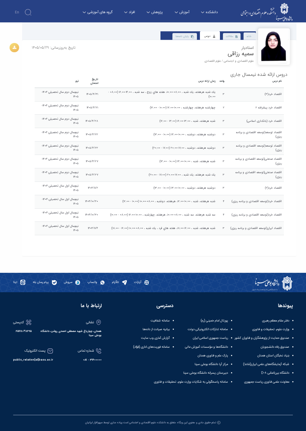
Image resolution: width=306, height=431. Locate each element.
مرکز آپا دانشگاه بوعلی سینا (211, 364)
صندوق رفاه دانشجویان (275, 347)
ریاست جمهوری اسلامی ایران (210, 338)
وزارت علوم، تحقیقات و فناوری (270, 329)
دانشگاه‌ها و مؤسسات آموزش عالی (206, 347)
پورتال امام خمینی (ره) (214, 320)
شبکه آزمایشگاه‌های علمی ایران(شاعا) (266, 364)
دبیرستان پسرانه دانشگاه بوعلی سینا (205, 372)
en (17, 12)
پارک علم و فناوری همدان (213, 355)
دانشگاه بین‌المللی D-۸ (275, 372)
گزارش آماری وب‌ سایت (155, 338)
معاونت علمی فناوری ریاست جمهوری (266, 381)
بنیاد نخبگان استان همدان (273, 355)
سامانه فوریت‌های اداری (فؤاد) (151, 347)
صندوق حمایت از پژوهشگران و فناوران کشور (262, 338)
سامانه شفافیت (160, 320)
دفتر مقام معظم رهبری (275, 320)
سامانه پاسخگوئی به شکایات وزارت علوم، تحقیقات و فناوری (191, 381)
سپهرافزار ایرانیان (93, 423)
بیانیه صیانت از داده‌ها (156, 329)
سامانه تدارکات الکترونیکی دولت (208, 329)
